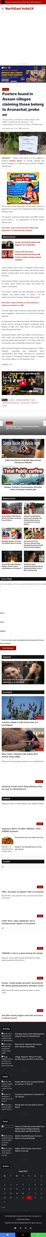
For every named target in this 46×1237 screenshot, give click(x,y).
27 (23, 1198)
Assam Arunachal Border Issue (10, 403)
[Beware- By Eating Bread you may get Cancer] (7, 850)
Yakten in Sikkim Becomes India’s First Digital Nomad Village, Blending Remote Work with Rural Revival (29, 1128)
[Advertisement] (23, 38)
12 (17, 1189)
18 (11, 1193)
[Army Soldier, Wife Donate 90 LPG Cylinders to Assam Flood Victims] (12, 508)
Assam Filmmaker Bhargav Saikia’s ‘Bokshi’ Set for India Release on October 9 (11, 566)
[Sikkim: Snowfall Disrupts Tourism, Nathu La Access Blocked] (7, 1140)
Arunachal (11, 400)
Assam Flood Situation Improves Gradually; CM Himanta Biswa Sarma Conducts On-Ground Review (33, 520)
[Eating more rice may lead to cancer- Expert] (7, 1108)
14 (29, 1189)
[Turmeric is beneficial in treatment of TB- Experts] (7, 1097)
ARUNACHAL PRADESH (22, 400)
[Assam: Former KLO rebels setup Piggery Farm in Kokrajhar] (7, 245)
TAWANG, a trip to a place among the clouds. (22, 953)
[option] (23, 423)
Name (2, 613)
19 (17, 1193)
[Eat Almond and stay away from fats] (7, 840)
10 (4, 1189)
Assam (5, 89)
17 (4, 1193)
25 (11, 1198)
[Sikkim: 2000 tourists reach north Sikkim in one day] (7, 1151)
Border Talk (35, 403)
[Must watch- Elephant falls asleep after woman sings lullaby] (7, 1048)
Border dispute (25, 403)
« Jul (3, 1207)
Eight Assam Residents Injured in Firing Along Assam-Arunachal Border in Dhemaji (22, 427)
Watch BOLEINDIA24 (23, 370)
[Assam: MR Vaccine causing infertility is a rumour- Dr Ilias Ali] (7, 1086)
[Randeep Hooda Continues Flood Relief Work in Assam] (12, 533)
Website (3, 631)
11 (10, 1189)
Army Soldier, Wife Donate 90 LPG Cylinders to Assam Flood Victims (12, 518)
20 (23, 1193)
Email (2, 622)
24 (5, 1198)
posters (4, 405)
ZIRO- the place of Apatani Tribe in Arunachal (23, 892)
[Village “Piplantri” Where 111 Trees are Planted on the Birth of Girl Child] (7, 1061)
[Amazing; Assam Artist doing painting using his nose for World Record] (7, 1037)
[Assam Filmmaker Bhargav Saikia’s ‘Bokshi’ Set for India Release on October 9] (12, 556)
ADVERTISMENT (23, 64)
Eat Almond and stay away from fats (29, 837)
